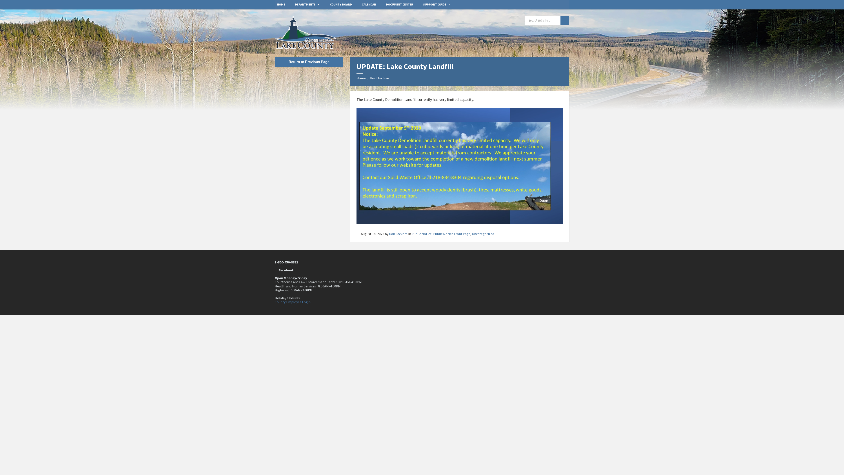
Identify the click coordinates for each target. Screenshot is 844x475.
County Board (341, 4)
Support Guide (434, 4)
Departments (305, 4)
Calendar (369, 4)
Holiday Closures (287, 298)
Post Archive (379, 78)
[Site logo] (308, 47)
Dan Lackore (398, 234)
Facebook (285, 270)
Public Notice (422, 234)
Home (281, 4)
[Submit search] (564, 20)
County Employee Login (293, 302)
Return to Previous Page (309, 62)
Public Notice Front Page (451, 234)
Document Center (399, 4)
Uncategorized (483, 234)
